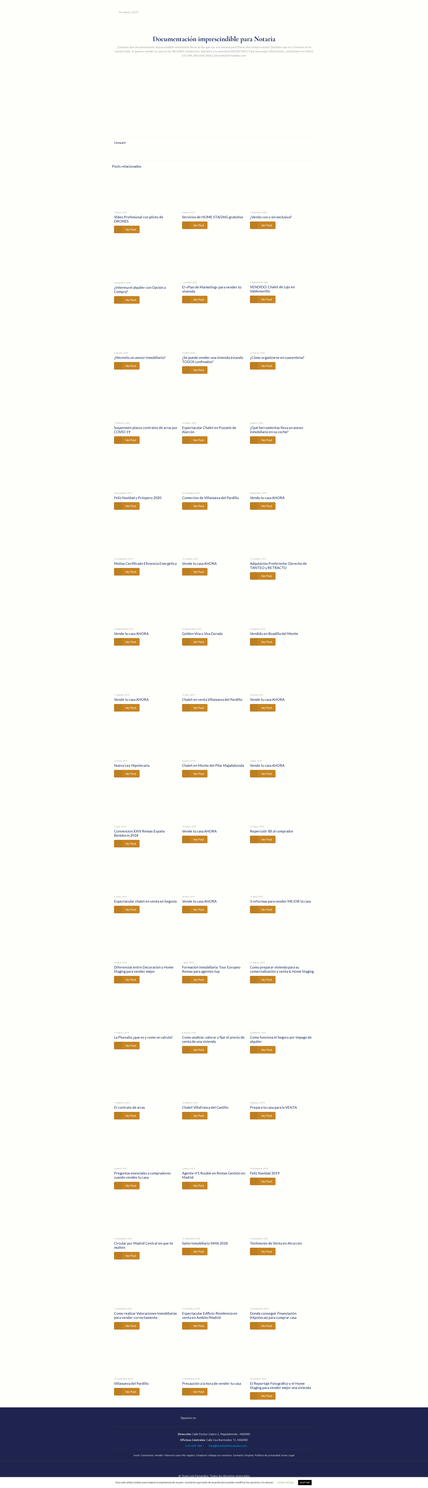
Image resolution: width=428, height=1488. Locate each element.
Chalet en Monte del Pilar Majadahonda (213, 765)
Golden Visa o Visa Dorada (202, 633)
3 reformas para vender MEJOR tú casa (280, 901)
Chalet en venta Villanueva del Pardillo (212, 699)
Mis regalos (188, 1455)
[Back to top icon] (214, 1467)
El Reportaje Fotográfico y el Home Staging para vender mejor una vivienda (280, 1385)
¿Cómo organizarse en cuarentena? (277, 357)
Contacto (238, 1455)
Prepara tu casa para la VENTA (273, 1107)
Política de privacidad (267, 1455)
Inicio (137, 1455)
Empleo (249, 1455)
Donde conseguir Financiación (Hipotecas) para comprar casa (273, 1315)
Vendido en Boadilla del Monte (274, 633)
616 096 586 (194, 1445)
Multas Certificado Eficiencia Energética (145, 563)
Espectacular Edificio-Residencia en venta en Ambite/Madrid (209, 1315)
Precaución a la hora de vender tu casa (211, 1383)
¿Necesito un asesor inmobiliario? (140, 357)
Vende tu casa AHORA (267, 498)
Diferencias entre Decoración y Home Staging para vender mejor (143, 969)
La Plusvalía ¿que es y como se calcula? (143, 1037)
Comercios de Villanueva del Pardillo (210, 498)
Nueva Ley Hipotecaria (131, 765)
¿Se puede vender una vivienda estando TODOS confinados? (212, 359)
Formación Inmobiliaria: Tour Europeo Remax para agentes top (211, 969)
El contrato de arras (129, 1107)
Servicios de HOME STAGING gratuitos (212, 217)
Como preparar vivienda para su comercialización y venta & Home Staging (282, 969)
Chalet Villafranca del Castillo (205, 1107)
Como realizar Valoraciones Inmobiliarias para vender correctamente (145, 1315)
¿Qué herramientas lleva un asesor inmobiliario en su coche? (276, 429)
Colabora (201, 1455)
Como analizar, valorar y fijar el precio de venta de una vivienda (213, 1039)
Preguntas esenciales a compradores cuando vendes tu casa (142, 1175)
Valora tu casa (172, 1455)
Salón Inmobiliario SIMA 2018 (205, 1243)
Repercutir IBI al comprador (271, 831)
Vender (159, 1455)
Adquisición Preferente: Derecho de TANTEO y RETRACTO (278, 565)
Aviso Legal (288, 1455)
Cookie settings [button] (285, 1482)
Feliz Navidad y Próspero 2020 (137, 498)
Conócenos (147, 1455)
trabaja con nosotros (220, 1455)
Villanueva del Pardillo (131, 1383)
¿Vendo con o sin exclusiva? (271, 217)
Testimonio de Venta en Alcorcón (276, 1243)
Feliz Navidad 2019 (264, 1173)
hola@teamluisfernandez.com (228, 1445)
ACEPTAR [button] (305, 1482)
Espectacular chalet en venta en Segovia (145, 901)
